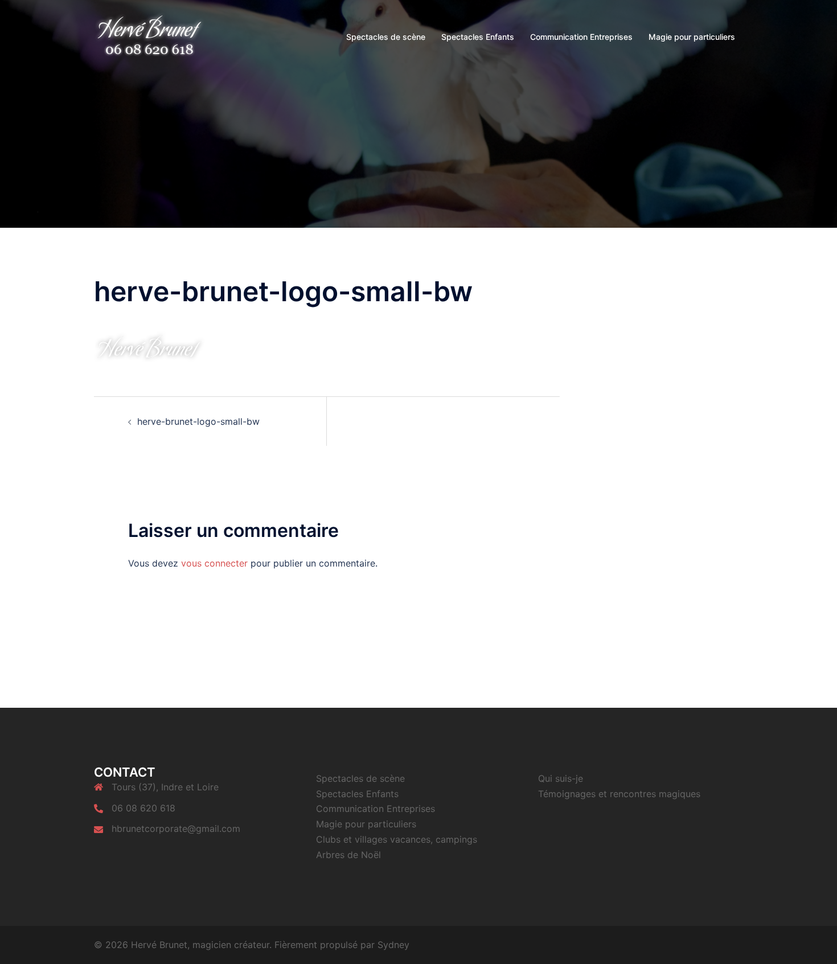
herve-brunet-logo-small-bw (198, 421)
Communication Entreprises (581, 37)
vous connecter (214, 563)
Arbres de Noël (348, 854)
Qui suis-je (560, 778)
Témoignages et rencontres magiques (619, 793)
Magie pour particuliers (692, 37)
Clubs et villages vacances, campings (396, 839)
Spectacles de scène (385, 37)
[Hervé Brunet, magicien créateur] (149, 36)
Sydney (393, 944)
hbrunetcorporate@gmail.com (176, 828)
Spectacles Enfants (477, 37)
